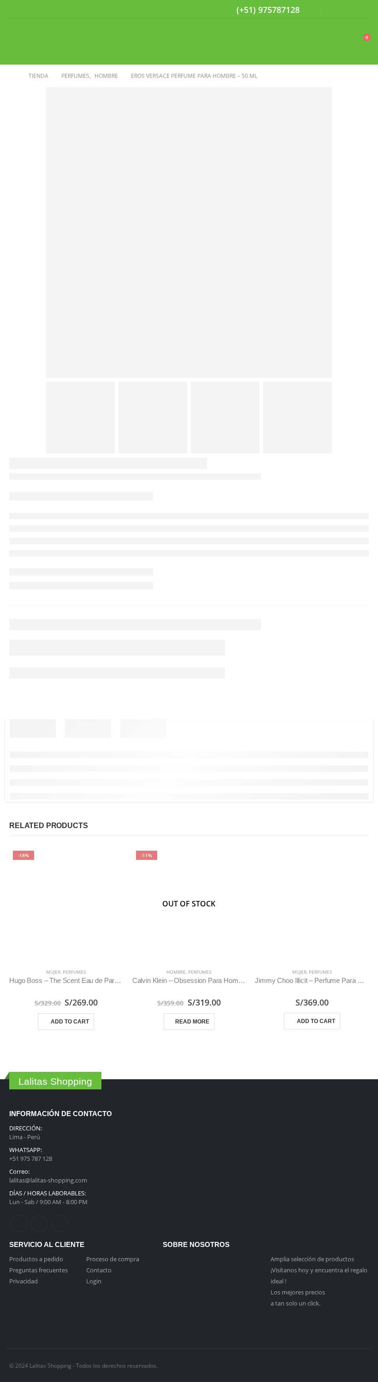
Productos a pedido (36, 1259)
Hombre (176, 972)
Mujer (53, 972)
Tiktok (59, 1223)
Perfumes (74, 972)
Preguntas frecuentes (38, 1270)
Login (93, 1281)
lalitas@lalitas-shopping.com (48, 1180)
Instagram (38, 1223)
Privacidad (23, 1281)
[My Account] (339, 41)
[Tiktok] (362, 9)
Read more (192, 1021)
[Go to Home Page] (12, 76)
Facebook (18, 1223)
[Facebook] (334, 9)
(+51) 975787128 (268, 9)
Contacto (99, 1270)
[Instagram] (348, 9)
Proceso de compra (112, 1259)
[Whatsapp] (305, 10)
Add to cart (70, 1021)
